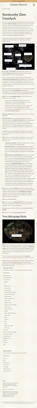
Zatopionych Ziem (12, 199)
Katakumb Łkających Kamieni (12, 110)
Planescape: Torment (6, 8)
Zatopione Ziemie (13, 262)
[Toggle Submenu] (33, 276)
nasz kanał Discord (21, 1)
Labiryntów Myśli (17, 263)
